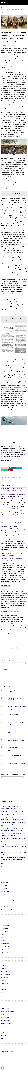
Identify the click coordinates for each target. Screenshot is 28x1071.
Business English (5, 891)
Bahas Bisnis (4, 873)
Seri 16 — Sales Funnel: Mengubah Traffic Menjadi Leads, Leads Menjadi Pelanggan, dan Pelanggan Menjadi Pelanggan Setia (12, 806)
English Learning (5, 912)
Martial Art (3, 965)
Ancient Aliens (4, 870)
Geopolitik (3, 922)
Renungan (9, 7)
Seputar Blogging (5, 1017)
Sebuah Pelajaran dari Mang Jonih (11, 526)
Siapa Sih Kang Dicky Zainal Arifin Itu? (16, 690)
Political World (4, 989)
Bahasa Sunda (4, 876)
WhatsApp (5, 470)
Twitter (19, 467)
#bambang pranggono (14, 474)
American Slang (4, 866)
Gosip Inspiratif (4, 928)
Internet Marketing (5, 946)
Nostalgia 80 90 (4, 977)
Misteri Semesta (5, 971)
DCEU (2, 897)
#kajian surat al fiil (8, 476)
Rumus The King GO (13, 714)
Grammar (3, 934)
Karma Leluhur (4, 959)
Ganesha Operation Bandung (15, 755)
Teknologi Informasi (5, 1042)
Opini (2, 980)
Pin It (11, 470)
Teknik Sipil (3, 1038)
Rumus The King (5, 1008)
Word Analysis (4, 1048)
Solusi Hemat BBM (5, 1020)
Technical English (5, 1035)
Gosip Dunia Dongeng (6, 925)
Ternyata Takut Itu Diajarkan (9, 615)
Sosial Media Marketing (6, 1023)
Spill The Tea (4, 1026)
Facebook (13, 467)
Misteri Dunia (4, 968)
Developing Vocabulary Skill (7, 900)
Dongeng (3, 903)
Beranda (3, 7)
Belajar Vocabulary (5, 879)
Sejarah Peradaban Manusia (7, 1011)
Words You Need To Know (7, 1051)
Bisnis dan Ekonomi (5, 882)
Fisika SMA (3, 916)
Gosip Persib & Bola (5, 931)
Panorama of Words (5, 986)
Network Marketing (5, 974)
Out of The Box (4, 983)
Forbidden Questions (6, 919)
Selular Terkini (4, 1014)
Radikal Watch (4, 995)
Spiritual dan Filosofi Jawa (7, 1029)
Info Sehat (3, 940)
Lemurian (3, 962)
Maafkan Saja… (5, 589)
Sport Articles (4, 1032)
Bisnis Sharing (4, 888)
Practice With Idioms (6, 992)
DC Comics (3, 894)
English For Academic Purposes (8, 909)
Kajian (2, 949)
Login (25, 655)
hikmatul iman (4, 937)
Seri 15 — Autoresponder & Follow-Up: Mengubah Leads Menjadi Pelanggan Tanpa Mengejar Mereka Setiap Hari (12, 813)
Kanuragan (3, 956)
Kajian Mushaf (4, 952)
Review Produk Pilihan (6, 1005)
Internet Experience (6, 943)
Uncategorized (4, 1045)
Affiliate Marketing (5, 863)
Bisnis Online (4, 885)
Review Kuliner (4, 1002)
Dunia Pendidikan (5, 906)
